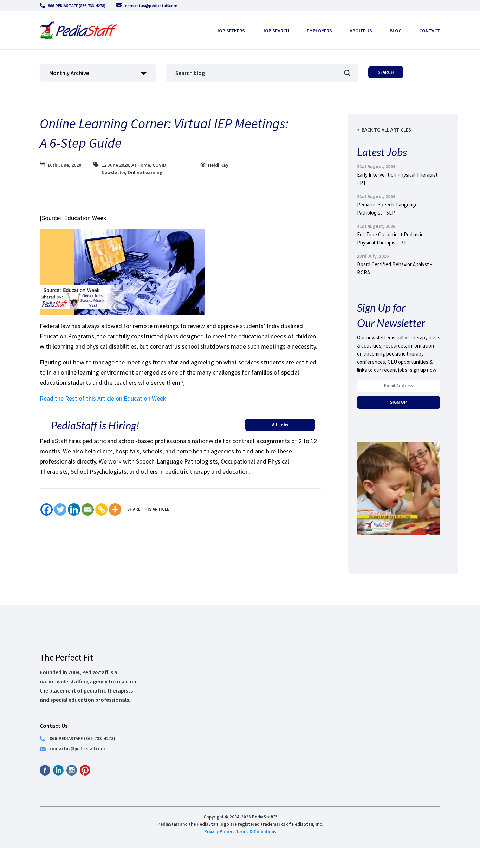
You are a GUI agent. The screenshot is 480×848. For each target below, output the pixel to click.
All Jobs (280, 424)
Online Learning (145, 172)
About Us (361, 30)
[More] (115, 509)
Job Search (275, 30)
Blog (396, 30)
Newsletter (113, 172)
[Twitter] (60, 509)
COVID (159, 165)
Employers (319, 30)
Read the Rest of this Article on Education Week (103, 398)
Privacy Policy (218, 831)
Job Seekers (230, 30)
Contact (429, 30)
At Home (140, 165)
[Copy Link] (101, 509)
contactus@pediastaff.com (151, 5)
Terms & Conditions (256, 831)
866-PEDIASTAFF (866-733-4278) (76, 5)
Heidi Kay (218, 165)
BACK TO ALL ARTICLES (386, 130)
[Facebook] (46, 509)
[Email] (88, 509)
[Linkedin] (74, 509)
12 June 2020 (115, 165)
